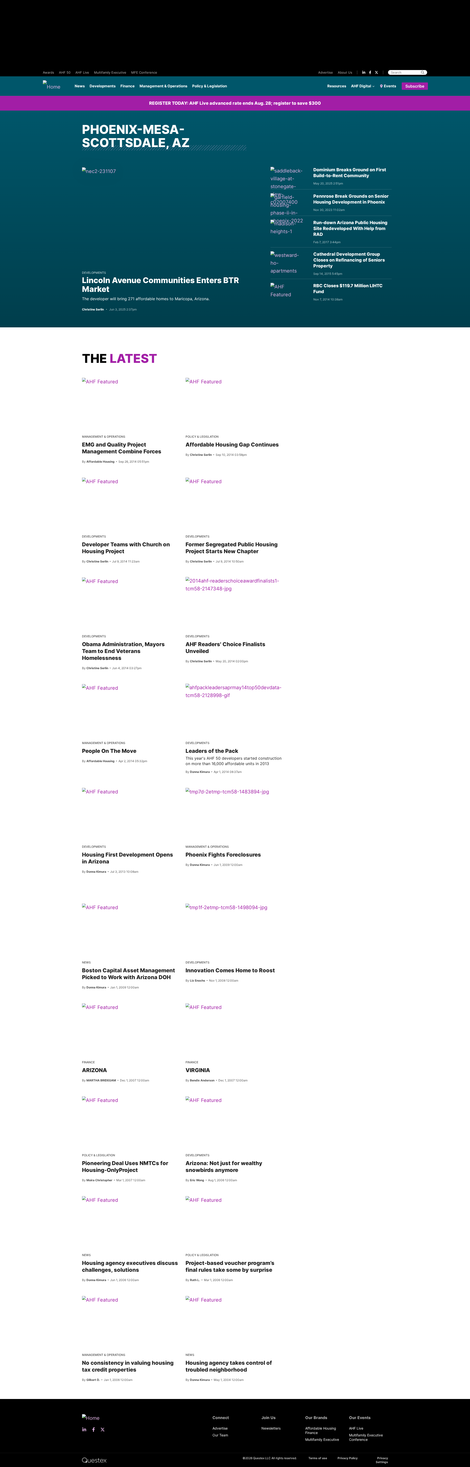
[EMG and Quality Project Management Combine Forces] (100, 381)
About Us (345, 72)
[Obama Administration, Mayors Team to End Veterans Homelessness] (100, 581)
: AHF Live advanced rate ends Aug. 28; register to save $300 (235, 103)
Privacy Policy (348, 1458)
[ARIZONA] (100, 1007)
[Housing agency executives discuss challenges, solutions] (100, 1200)
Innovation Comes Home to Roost (230, 970)
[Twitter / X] (376, 72)
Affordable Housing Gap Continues (232, 444)
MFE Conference (144, 72)
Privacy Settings (382, 1460)
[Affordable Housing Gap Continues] (204, 381)
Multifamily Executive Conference (366, 1437)
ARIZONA (94, 1070)
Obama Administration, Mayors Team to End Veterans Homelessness (123, 651)
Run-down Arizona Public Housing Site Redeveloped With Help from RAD (350, 228)
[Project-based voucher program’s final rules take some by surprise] (204, 1200)
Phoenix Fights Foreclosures (223, 854)
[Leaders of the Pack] (234, 691)
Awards (48, 72)
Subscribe (414, 86)
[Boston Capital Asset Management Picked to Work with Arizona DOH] (100, 907)
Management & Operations (163, 86)
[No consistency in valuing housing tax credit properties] (100, 1299)
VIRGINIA (198, 1070)
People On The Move (109, 751)
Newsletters (271, 1428)
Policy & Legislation (209, 86)
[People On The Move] (100, 688)
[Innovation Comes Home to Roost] (226, 907)
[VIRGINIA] (204, 1007)
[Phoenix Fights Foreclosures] (227, 791)
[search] (422, 72)
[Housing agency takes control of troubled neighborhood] (204, 1299)
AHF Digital (361, 86)
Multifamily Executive (110, 72)
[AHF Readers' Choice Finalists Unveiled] (234, 585)
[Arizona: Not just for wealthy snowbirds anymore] (204, 1100)
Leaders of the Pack (212, 751)
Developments (103, 86)
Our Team (220, 1435)
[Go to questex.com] (94, 1460)
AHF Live (82, 72)
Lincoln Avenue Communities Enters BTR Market (160, 284)
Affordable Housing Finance (320, 1430)
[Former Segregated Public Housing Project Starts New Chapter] (204, 481)
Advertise (325, 72)
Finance (127, 86)
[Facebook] (370, 72)
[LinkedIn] (363, 72)
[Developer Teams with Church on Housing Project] (100, 481)
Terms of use (317, 1458)
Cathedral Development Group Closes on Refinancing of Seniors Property (349, 260)
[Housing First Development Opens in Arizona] (100, 791)
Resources (336, 86)
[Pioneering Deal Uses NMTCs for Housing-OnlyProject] (100, 1100)
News (80, 86)
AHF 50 (64, 72)
